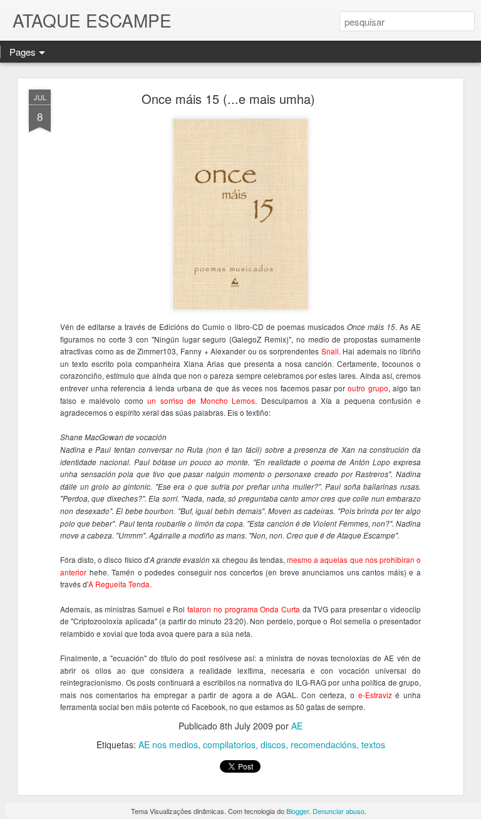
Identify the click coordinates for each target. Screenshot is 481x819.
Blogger (297, 811)
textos (373, 744)
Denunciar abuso (339, 811)
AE (297, 725)
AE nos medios (168, 744)
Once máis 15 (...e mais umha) (228, 99)
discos (273, 744)
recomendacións (323, 744)
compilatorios (229, 744)
